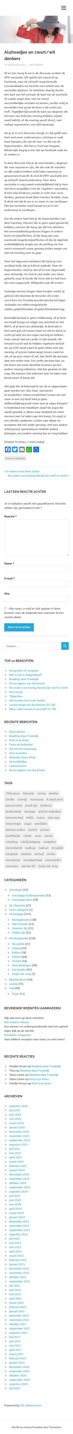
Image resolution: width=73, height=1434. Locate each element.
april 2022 (15, 1298)
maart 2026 (16, 1123)
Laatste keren (17, 765)
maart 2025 (16, 1161)
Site (7, 593)
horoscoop (36, 799)
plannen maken (15, 829)
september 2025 (19, 1140)
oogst (27, 823)
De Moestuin (17, 905)
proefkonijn (13, 835)
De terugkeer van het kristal (26, 770)
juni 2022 (15, 1289)
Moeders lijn (20, 928)
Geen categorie (19, 909)
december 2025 (19, 1131)
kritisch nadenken (15, 458)
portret (32, 829)
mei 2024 (15, 1204)
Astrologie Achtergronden (28, 895)
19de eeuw (13, 793)
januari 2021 (17, 1362)
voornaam (12, 866)
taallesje (30, 847)
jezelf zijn (31, 805)
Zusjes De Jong (48, 866)
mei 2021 (15, 1345)
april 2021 (15, 1349)
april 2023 (15, 1251)
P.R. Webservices (30, 1405)
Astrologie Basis (22, 899)
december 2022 (19, 1268)
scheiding (12, 841)
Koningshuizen (21, 919)
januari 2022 (17, 1311)
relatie (27, 835)
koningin (30, 811)
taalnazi (44, 847)
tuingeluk (12, 853)
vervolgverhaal (32, 860)
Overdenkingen (22, 965)
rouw (38, 835)
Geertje (22, 799)
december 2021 (19, 1315)
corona (41, 793)
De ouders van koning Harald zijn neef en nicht (37, 475)
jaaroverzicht (14, 805)
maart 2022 (16, 1302)
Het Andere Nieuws (16, 1022)
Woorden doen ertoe (22, 757)
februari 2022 (17, 1307)
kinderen (46, 805)
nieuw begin (13, 823)
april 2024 (15, 1208)
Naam (9, 563)
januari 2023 (17, 1264)
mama (40, 817)
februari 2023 (17, 1259)
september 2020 (19, 1379)
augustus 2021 (18, 1332)
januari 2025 (17, 1170)
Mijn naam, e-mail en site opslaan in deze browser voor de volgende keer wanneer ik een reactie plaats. (34, 613)
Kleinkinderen (18, 979)
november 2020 (19, 1371)
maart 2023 (16, 1255)
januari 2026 (17, 1127)
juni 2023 (15, 1242)
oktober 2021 (17, 1324)
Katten (16, 952)
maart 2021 (16, 1354)
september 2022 (19, 1281)
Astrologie (15, 889)
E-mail (9, 578)
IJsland (16, 948)
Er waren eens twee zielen (23, 471)
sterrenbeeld (14, 847)
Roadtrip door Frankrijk (23, 735)
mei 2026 (15, 1118)
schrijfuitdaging (30, 841)
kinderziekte (13, 811)
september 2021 (19, 1328)
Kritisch (16, 956)
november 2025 (19, 1135)
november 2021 (19, 1319)
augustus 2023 (18, 1234)
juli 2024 (14, 1195)
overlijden (41, 823)
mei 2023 (15, 1247)
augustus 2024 (18, 1191)
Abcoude (28, 793)
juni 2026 (15, 1114)
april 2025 (15, 1157)
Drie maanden (18, 753)
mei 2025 (15, 1153)
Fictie (15, 993)
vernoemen (13, 860)
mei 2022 (15, 1294)
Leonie (13, 983)
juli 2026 (14, 1110)
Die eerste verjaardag (22, 748)
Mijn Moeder (20, 924)
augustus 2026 (18, 1105)
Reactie (10, 516)
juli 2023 (14, 1238)
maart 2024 (16, 1212)
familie (10, 799)
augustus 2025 (18, 1144)
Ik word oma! (55, 799)
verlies (51, 853)
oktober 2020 (17, 1375)
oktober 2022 (17, 1277)
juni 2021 (15, 1341)
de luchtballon (18, 761)
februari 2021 (17, 1358)
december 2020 (19, 1366)
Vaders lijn (18, 932)
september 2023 (19, 1230)
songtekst (49, 841)
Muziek (16, 961)
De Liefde (18, 943)
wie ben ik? (28, 866)
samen (48, 835)
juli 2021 (14, 1336)
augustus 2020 (18, 1384)
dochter (54, 793)
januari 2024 (17, 1217)
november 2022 (19, 1272)
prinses (44, 829)
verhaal (39, 853)
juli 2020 (14, 1388)
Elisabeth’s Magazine (17, 1035)
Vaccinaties (36, 64)
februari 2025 (17, 1165)
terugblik (57, 847)
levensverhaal (14, 817)
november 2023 (19, 1225)
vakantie (26, 853)
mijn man (53, 817)
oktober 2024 (17, 1182)
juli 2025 (14, 1148)
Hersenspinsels (18, 938)
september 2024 (19, 1187)
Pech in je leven (19, 740)
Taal (11, 988)
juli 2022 (14, 1285)
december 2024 (19, 1174)
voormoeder (53, 860)
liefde (29, 817)
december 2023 (19, 1221)
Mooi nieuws (17, 731)
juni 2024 (15, 1200)
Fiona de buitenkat (21, 744)
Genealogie (16, 914)
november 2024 (19, 1178)
